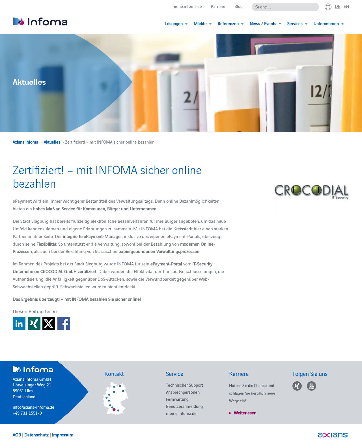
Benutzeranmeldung (184, 406)
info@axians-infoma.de (33, 407)
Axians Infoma (25, 142)
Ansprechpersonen (183, 392)
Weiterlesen (245, 412)
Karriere (218, 6)
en (346, 6)
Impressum (62, 434)
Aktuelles (52, 142)
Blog (238, 6)
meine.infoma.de (186, 6)
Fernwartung (177, 399)
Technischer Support (184, 385)
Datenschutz (36, 434)
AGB (17, 434)
